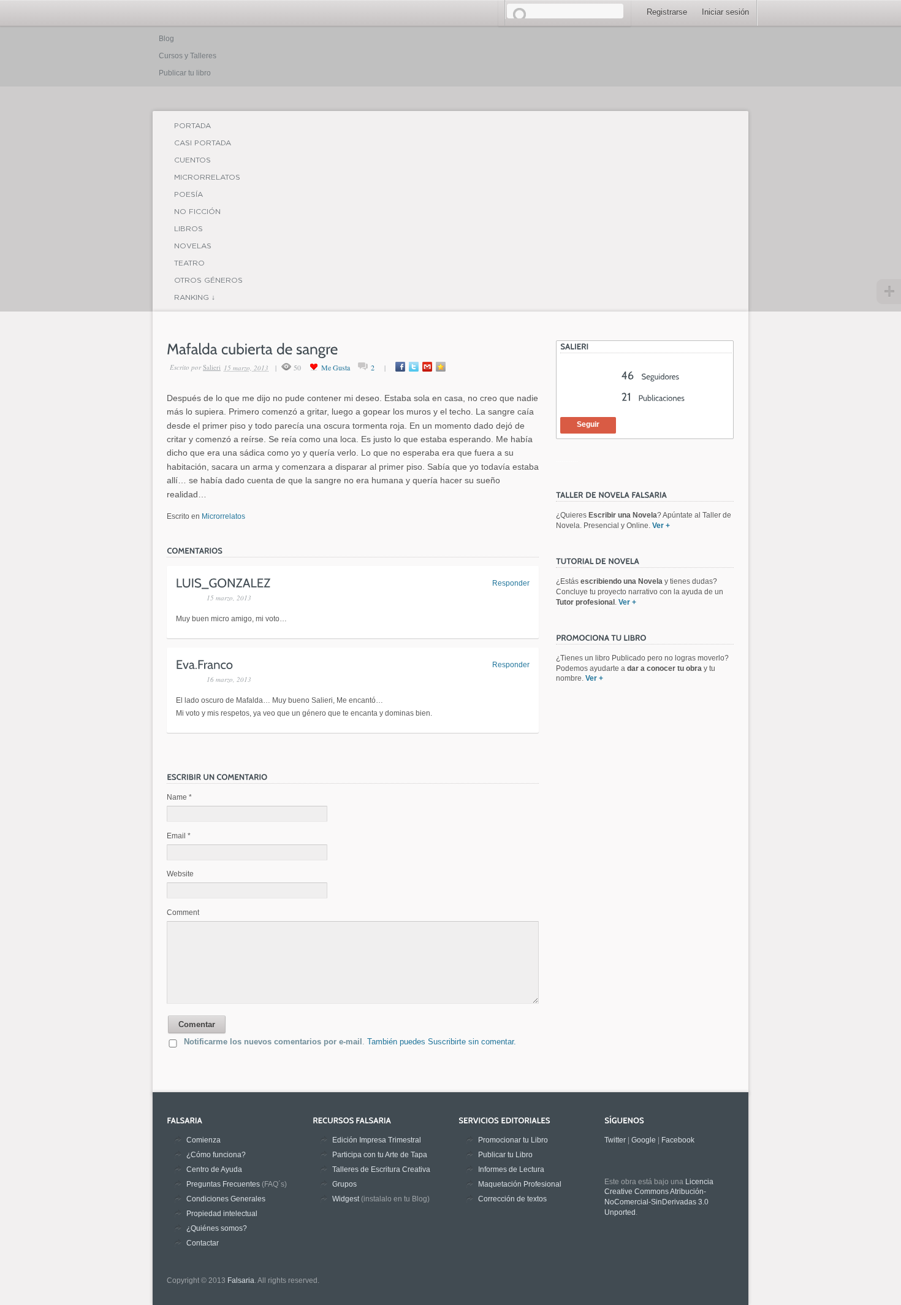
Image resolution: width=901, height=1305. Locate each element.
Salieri (212, 367)
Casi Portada (202, 143)
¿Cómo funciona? (216, 1154)
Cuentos (192, 160)
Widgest (345, 1199)
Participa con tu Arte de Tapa (379, 1154)
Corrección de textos (512, 1199)
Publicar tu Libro (505, 1154)
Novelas (192, 246)
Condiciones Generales (225, 1199)
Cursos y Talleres (187, 56)
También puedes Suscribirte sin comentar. (441, 1041)
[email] (427, 367)
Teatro (189, 263)
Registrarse (667, 12)
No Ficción (197, 211)
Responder (511, 583)
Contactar (202, 1243)
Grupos (344, 1184)
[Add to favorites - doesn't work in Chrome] (441, 367)
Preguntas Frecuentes (223, 1184)
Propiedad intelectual (221, 1213)
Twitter (615, 1140)
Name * (179, 797)
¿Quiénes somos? (216, 1228)
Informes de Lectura (511, 1169)
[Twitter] (414, 367)
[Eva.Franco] (205, 664)
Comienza (203, 1140)
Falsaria (240, 1280)
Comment (183, 912)
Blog (166, 38)
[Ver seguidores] (651, 376)
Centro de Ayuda (214, 1169)
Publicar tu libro (185, 73)
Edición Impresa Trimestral (376, 1140)
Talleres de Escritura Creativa (381, 1169)
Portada (192, 125)
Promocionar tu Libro (513, 1140)
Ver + (661, 525)
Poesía (188, 194)
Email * (179, 836)
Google (643, 1140)
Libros (188, 228)
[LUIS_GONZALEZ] (223, 582)
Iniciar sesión (725, 12)
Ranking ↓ (194, 297)
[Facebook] (400, 367)
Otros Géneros (208, 280)
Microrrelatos (207, 177)
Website (180, 874)
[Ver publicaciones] (653, 398)
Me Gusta (335, 367)
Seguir (588, 424)
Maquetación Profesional (519, 1184)
